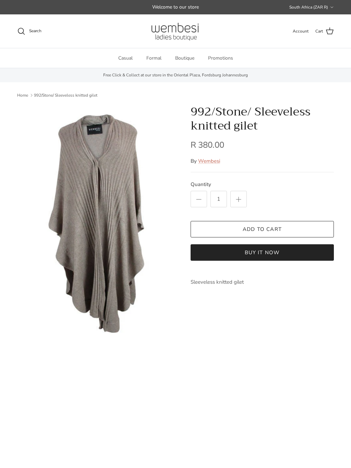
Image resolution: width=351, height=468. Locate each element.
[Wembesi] (175, 31)
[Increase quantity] (238, 199)
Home (22, 95)
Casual (125, 58)
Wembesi (209, 161)
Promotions (220, 58)
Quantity (201, 184)
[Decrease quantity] (199, 199)
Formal (153, 58)
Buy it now (262, 252)
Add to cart (262, 229)
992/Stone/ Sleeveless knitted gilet (65, 95)
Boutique (184, 58)
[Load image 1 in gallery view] (96, 223)
